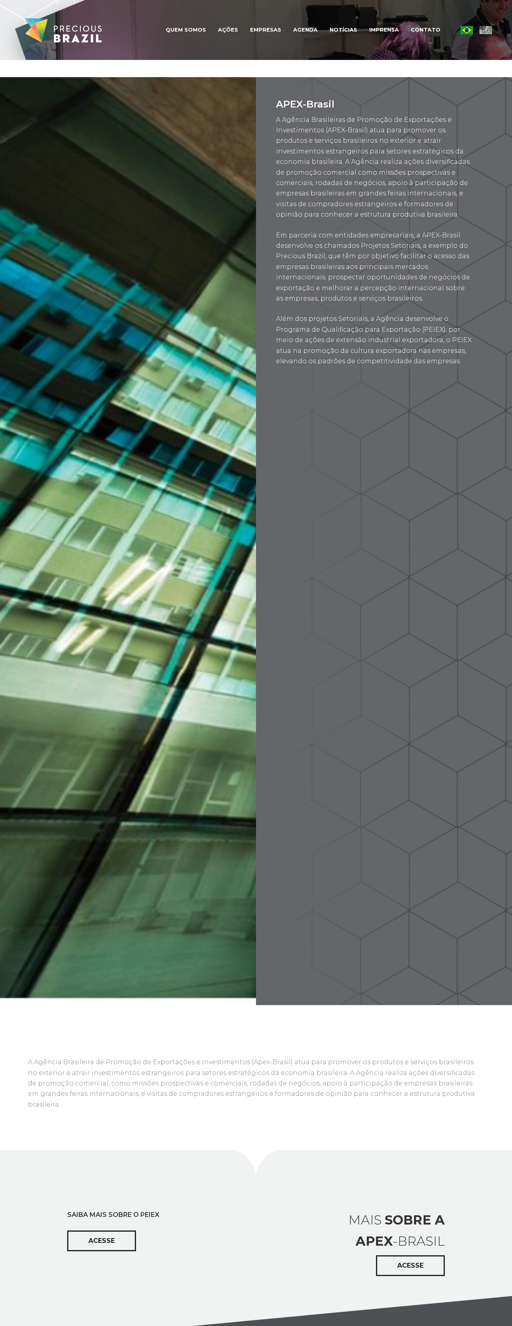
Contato (425, 30)
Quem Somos (186, 30)
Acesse (101, 1240)
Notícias (343, 30)
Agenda (305, 30)
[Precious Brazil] (61, 30)
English (485, 30)
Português (466, 30)
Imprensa (384, 30)
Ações (228, 30)
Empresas (265, 30)
